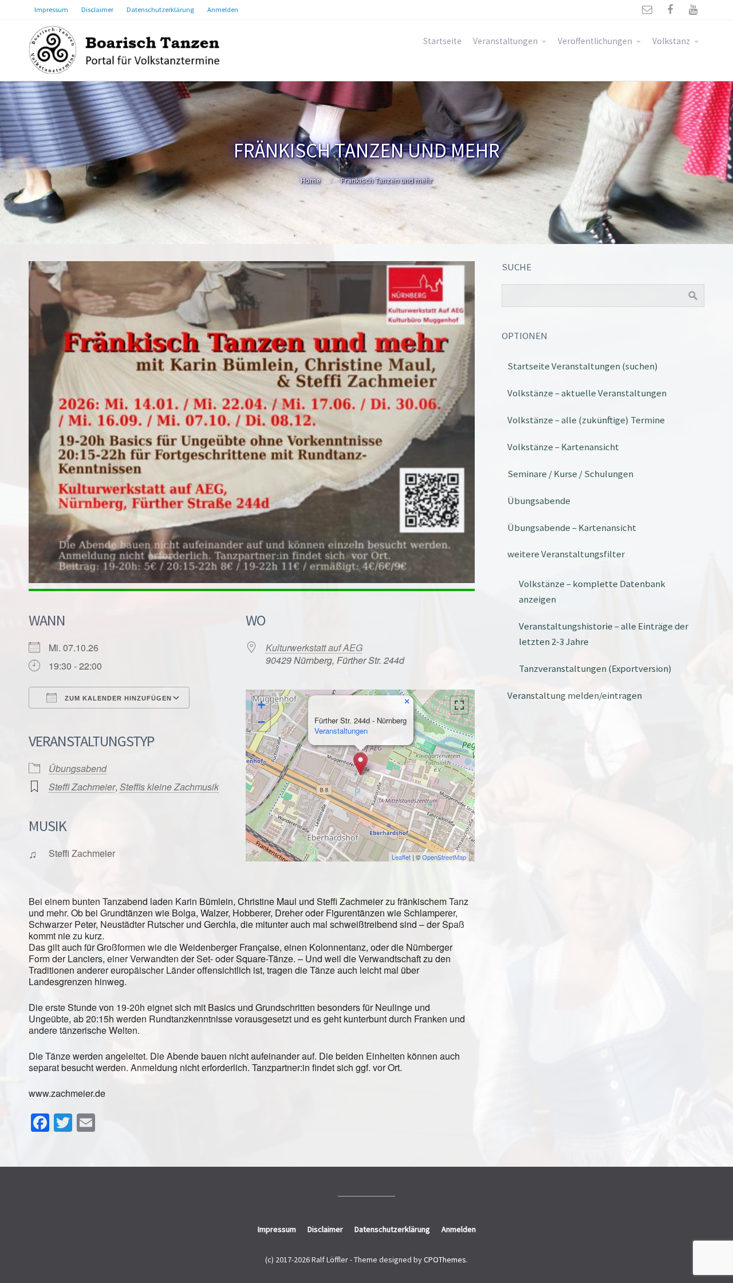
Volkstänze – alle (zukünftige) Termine (586, 420)
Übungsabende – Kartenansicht (571, 527)
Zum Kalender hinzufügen (117, 698)
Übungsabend (78, 768)
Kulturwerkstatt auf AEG (314, 647)
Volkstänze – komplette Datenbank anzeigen (592, 591)
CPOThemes (445, 1259)
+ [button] (261, 705)
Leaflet (401, 856)
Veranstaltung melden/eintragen (574, 695)
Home (311, 180)
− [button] (261, 722)
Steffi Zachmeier (82, 786)
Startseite (442, 41)
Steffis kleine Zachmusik (169, 786)
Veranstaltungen (505, 41)
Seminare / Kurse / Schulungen (570, 473)
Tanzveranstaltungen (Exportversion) (595, 668)
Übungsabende (538, 500)
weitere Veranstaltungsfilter (566, 554)
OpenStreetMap (444, 856)
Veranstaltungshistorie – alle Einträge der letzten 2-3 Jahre (603, 634)
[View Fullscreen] (459, 705)
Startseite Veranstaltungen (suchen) (582, 366)
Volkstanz (671, 41)
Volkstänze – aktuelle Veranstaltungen (587, 393)
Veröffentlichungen (595, 41)
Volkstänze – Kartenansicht (563, 446)
